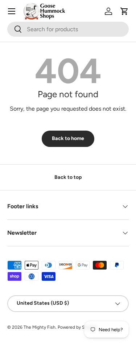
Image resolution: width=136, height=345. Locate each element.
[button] (124, 11)
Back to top (68, 177)
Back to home (68, 138)
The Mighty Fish (39, 327)
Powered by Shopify (77, 327)
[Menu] (12, 11)
